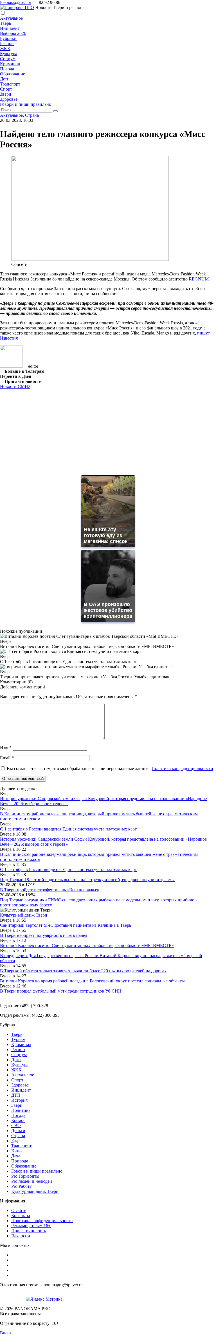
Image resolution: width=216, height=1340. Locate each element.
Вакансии (20, 1235)
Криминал (10, 63)
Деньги (18, 1130)
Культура (8, 53)
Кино (16, 1150)
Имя (6, 747)
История (19, 1100)
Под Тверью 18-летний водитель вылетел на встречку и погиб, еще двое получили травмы (87, 879)
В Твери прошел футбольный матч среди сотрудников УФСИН (61, 991)
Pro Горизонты (25, 1176)
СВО (16, 1125)
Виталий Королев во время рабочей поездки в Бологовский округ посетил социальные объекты (92, 980)
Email (7, 757)
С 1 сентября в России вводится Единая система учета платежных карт (68, 829)
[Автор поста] (11, 366)
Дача (15, 1155)
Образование (12, 73)
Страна (32, 115)
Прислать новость (28, 1230)
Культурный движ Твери (34, 1191)
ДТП (16, 1095)
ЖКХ (5, 48)
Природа (19, 1161)
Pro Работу (21, 1186)
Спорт (6, 89)
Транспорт (10, 84)
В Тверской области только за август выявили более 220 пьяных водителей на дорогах (83, 970)
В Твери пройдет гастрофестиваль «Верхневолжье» (49, 889)
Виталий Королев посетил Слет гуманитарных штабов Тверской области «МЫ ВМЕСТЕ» (87, 945)
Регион (7, 43)
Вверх (6, 1332)
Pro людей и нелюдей (31, 1181)
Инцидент (10, 28)
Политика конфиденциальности (182, 768)
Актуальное (11, 18)
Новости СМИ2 (15, 386)
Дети (5, 79)
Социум (7, 58)
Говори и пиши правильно (25, 104)
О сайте (18, 1210)
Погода (7, 68)
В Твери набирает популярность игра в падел (43, 935)
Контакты (20, 1215)
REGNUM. (199, 279)
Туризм (18, 1039)
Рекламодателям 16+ (31, 1225)
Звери (5, 94)
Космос (18, 1120)
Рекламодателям (15, 2)
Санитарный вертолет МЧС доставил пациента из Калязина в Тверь (65, 925)
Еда (14, 1140)
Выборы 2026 (13, 33)
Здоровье (8, 99)
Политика (20, 1110)
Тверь (5, 23)
